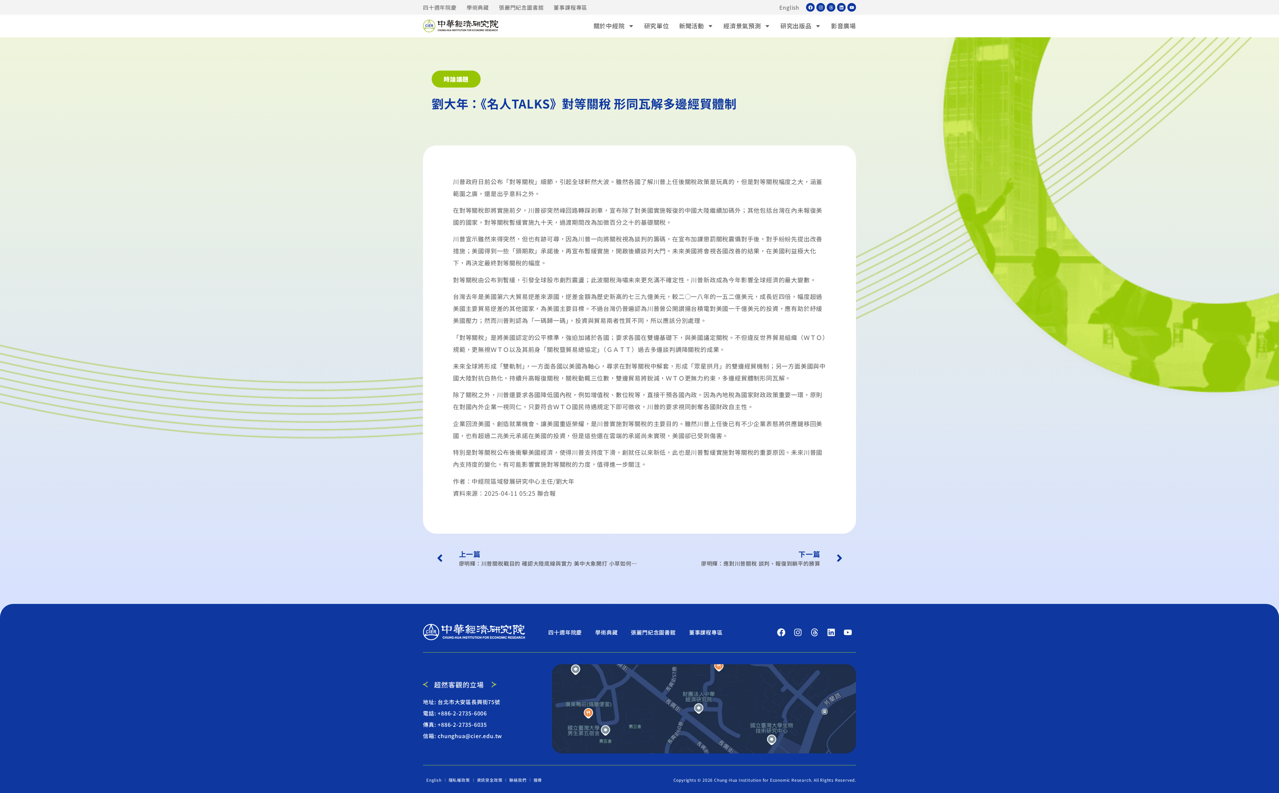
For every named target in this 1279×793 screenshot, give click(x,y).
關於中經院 (609, 25)
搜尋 (538, 780)
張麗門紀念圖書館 (521, 7)
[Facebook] (810, 7)
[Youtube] (851, 7)
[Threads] (831, 7)
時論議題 (456, 79)
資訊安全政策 (490, 780)
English (789, 7)
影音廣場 (843, 25)
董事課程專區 (570, 7)
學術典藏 (478, 7)
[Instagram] (820, 7)
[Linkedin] (841, 7)
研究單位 (656, 25)
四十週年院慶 (440, 7)
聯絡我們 (517, 780)
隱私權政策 (459, 780)
